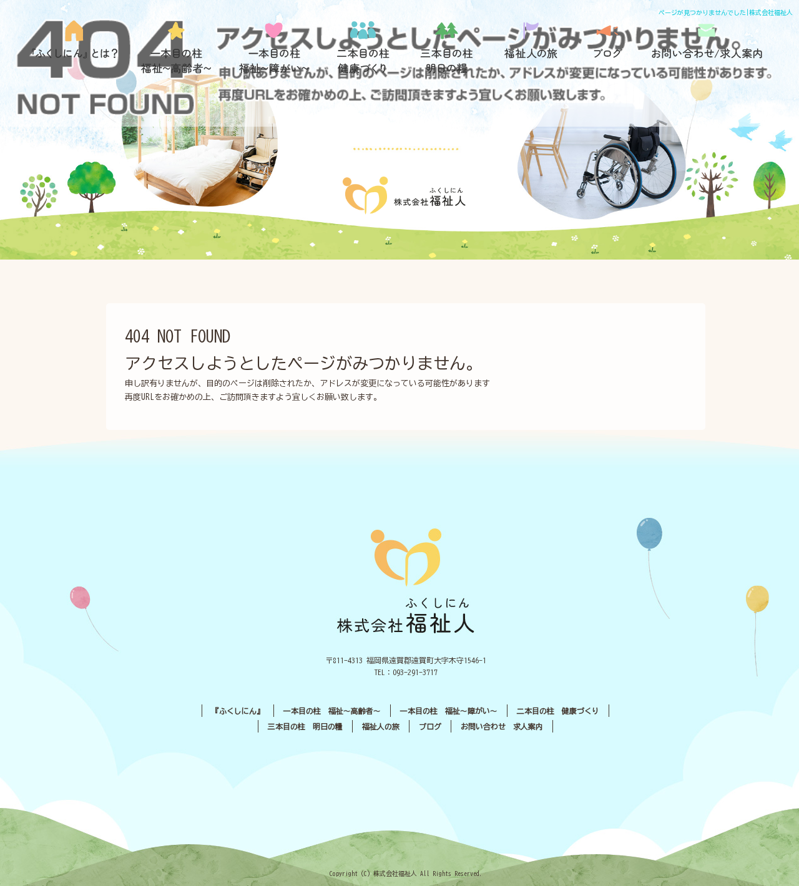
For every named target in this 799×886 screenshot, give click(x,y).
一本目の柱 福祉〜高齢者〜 (177, 47)
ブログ (607, 47)
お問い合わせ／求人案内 (707, 47)
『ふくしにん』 (78, 47)
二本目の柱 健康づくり (364, 47)
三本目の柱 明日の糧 (451, 47)
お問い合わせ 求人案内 (502, 726)
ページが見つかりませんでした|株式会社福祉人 (726, 12)
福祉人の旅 (532, 47)
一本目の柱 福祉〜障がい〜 (273, 47)
